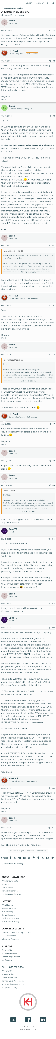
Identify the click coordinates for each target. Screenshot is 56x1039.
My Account (7, 960)
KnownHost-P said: (11, 251)
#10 (53, 539)
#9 (53, 485)
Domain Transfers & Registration (16, 932)
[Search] (52, 3)
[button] (4, 3)
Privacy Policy (8, 974)
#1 (54, 30)
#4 (53, 246)
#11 (53, 604)
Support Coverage (10, 987)
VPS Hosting (7, 911)
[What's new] (47, 3)
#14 (53, 828)
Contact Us (7, 950)
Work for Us (7, 971)
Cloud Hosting (8, 915)
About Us (6, 884)
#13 (53, 788)
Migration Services (10, 939)
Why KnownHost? (10, 881)
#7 (53, 424)
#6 (53, 354)
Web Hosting (8, 905)
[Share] (50, 30)
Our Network (7, 887)
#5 (54, 306)
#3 (54, 116)
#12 (53, 628)
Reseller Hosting (9, 908)
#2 (54, 61)
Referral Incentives (10, 891)
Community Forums (11, 957)
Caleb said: (8, 490)
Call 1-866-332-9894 (13, 967)
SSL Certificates (9, 936)
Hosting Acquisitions (11, 894)
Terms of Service (9, 977)
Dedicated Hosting (10, 918)
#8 (53, 461)
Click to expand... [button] (28, 272)
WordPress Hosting (10, 921)
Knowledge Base (9, 953)
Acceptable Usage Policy (13, 984)
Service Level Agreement (13, 981)
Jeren (6, 15)
